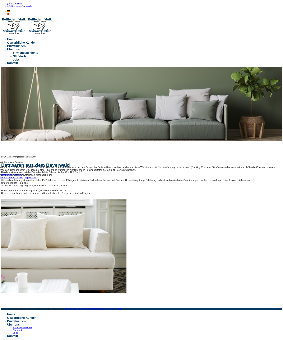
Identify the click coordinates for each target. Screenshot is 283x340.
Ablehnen (18, 175)
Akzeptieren (6, 175)
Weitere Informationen (11, 177)
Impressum (30, 177)
